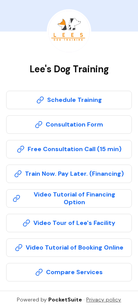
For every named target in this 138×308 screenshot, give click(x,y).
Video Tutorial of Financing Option (74, 198)
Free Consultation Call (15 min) (75, 149)
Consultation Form (74, 124)
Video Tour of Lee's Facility (74, 223)
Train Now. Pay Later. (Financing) (74, 174)
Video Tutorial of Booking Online (74, 247)
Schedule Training (74, 100)
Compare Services (74, 272)
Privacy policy (103, 299)
